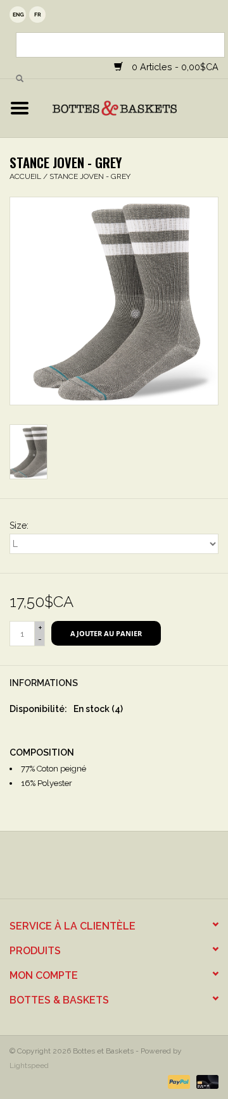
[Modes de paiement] (177, 1081)
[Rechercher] (19, 79)
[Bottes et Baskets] (134, 107)
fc (37, 14)
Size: (19, 525)
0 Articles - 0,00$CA (173, 66)
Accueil (25, 176)
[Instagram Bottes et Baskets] (125, 869)
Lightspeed (29, 1065)
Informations (44, 683)
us (18, 14)
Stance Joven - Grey (89, 176)
